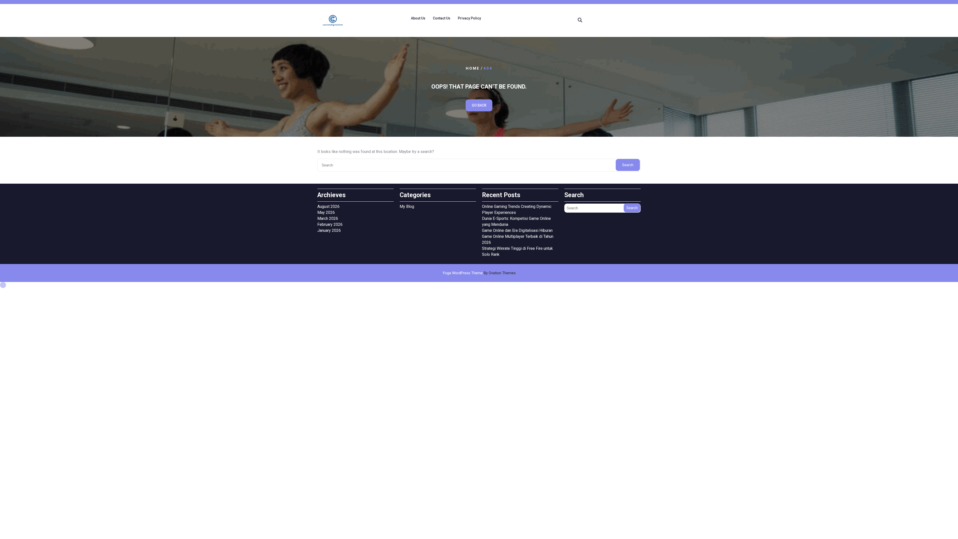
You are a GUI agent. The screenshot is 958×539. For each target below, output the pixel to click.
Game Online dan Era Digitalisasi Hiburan (517, 230)
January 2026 (329, 230)
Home (473, 68)
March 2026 (327, 218)
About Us (418, 18)
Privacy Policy (469, 18)
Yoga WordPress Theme (479, 273)
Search (627, 165)
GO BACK (479, 105)
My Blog (407, 206)
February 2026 (330, 224)
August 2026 (328, 206)
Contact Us (441, 18)
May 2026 (326, 212)
